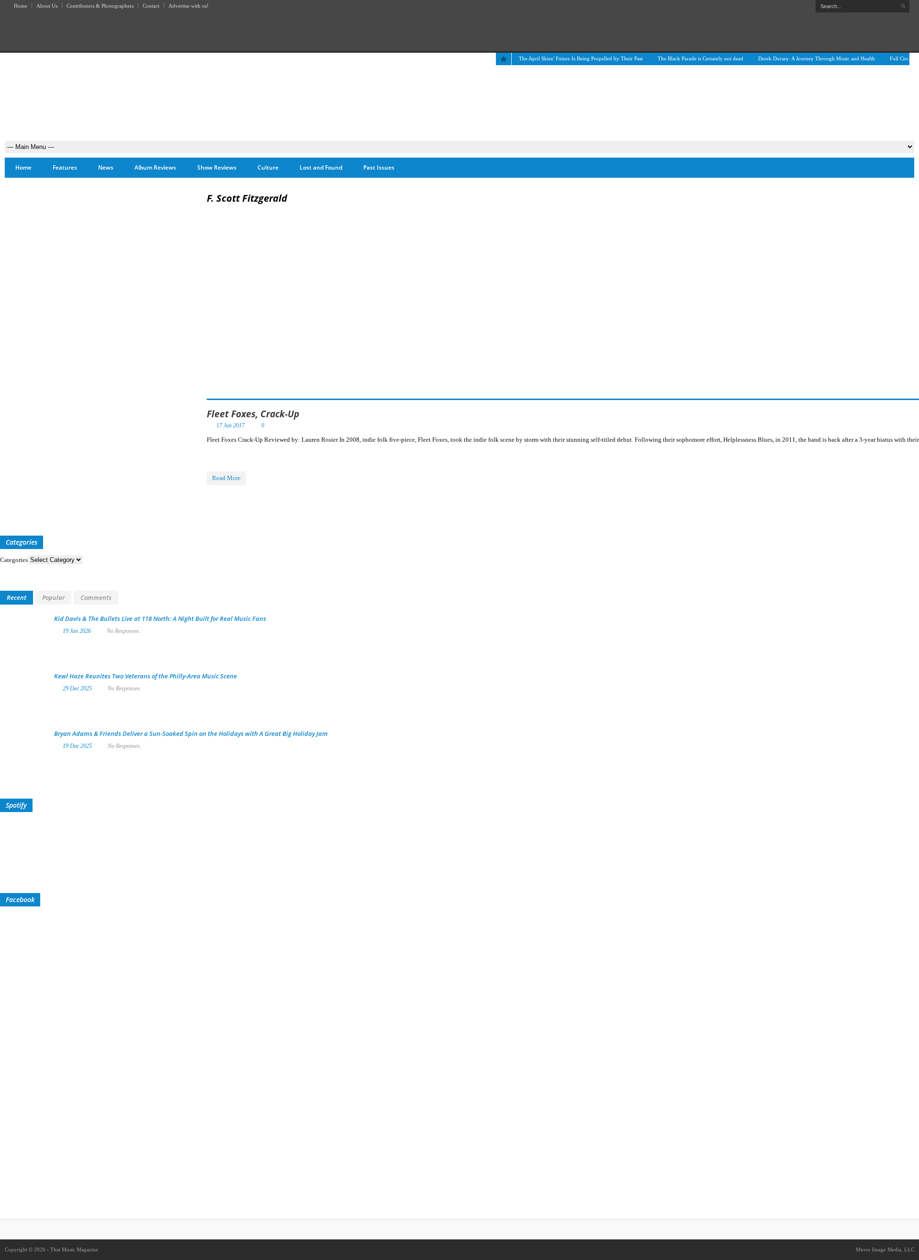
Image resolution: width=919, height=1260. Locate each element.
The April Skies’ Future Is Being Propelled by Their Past (581, 58)
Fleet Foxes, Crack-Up (253, 414)
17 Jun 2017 (230, 425)
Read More (226, 477)
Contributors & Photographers (100, 6)
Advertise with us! (188, 6)
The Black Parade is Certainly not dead (700, 58)
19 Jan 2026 (77, 631)
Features (65, 167)
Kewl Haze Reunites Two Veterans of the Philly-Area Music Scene (145, 676)
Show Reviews (216, 167)
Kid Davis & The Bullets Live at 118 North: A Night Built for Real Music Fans (160, 618)
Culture (268, 167)
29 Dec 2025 (77, 688)
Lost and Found (321, 167)
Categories (14, 559)
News (105, 167)
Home (20, 6)
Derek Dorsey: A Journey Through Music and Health (816, 58)
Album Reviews (155, 167)
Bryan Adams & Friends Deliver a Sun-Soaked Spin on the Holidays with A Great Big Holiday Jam (191, 733)
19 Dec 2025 (77, 746)
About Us (46, 6)
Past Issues (378, 167)
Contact (151, 6)
